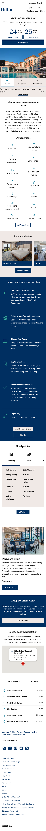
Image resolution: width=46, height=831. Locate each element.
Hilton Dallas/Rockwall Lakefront (13, 734)
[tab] (7, 82)
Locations (5, 732)
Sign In (42, 11)
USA (13, 732)
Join (36, 11)
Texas (19, 732)
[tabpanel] (23, 92)
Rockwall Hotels (30, 732)
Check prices (28, 42)
